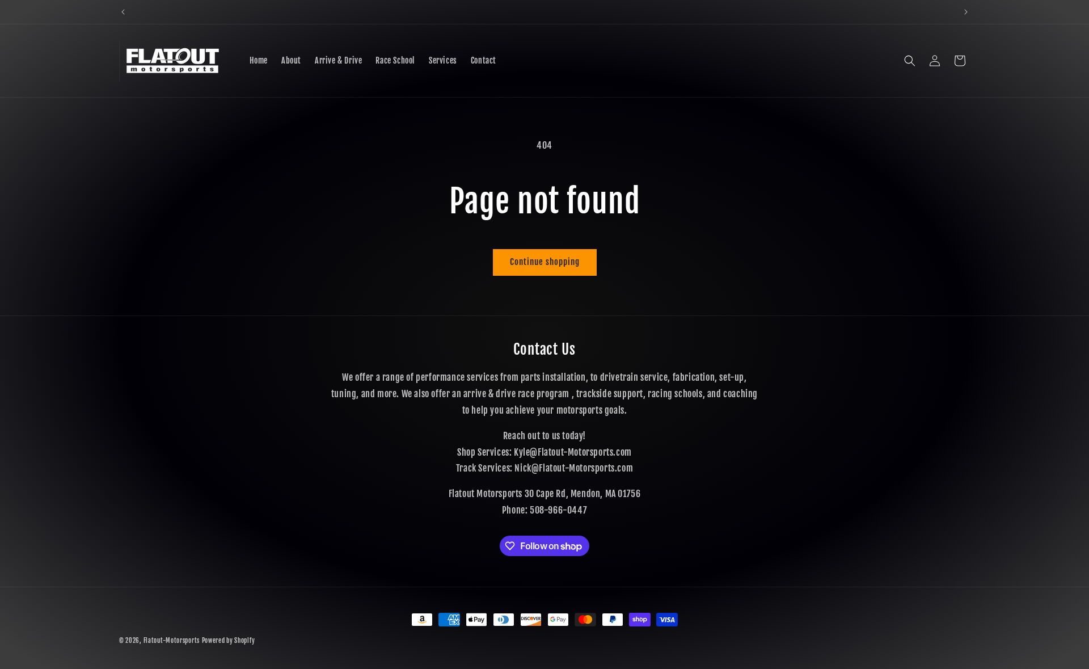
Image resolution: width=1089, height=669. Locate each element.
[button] (909, 60)
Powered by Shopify (228, 641)
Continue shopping (545, 261)
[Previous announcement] (123, 12)
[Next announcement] (965, 12)
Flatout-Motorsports (171, 641)
